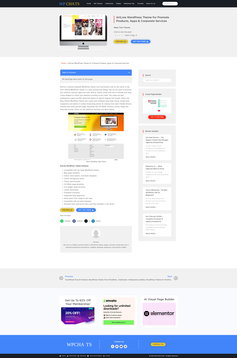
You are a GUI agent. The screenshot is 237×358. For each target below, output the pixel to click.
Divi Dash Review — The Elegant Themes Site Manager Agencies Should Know (157, 140)
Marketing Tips (129, 3)
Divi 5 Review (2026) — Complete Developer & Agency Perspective (154, 219)
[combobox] (170, 3)
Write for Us (150, 3)
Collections (109, 3)
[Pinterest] (125, 346)
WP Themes (98, 3)
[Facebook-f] (112, 346)
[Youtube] (121, 346)
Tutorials (140, 3)
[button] (129, 72)
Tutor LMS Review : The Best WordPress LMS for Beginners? (156, 192)
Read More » (151, 157)
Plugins (118, 3)
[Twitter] (117, 346)
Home (89, 3)
